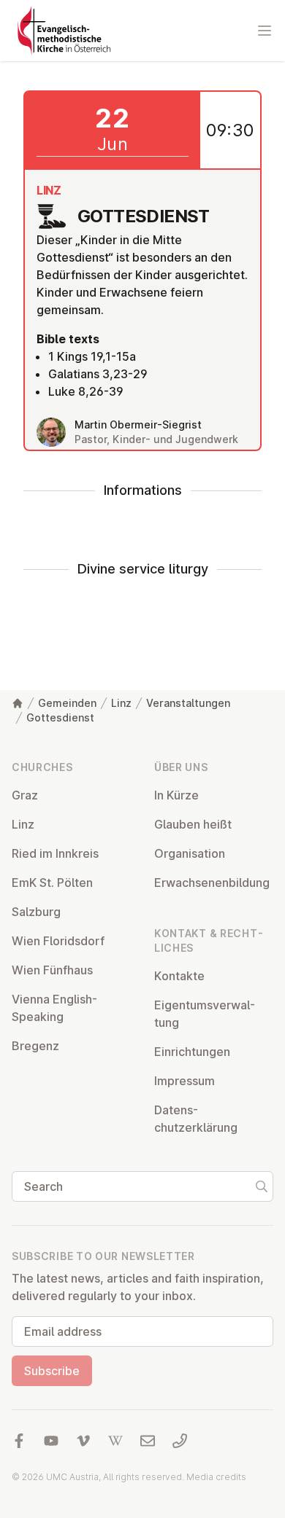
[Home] (17, 703)
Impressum (184, 1080)
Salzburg (36, 911)
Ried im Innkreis (55, 853)
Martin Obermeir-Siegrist (138, 424)
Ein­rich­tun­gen (192, 1051)
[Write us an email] (147, 1440)
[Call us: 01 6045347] (179, 1440)
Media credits (216, 1476)
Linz (121, 703)
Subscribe (52, 1371)
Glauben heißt (193, 824)
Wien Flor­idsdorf (58, 941)
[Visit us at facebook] (19, 1440)
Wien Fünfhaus (52, 970)
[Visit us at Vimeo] (83, 1440)
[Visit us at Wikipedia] (115, 1440)
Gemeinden (67, 703)
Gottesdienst (60, 717)
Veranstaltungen (188, 703)
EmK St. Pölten (52, 882)
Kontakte (179, 976)
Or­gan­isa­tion (189, 853)
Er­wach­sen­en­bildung (212, 882)
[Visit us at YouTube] (51, 1440)
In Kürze (176, 795)
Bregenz (35, 1045)
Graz (25, 795)
